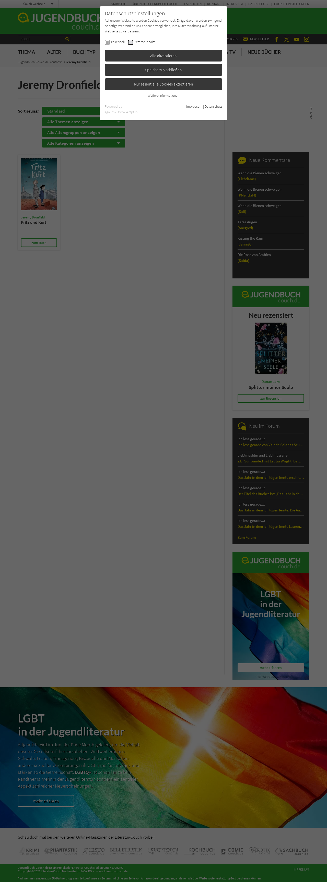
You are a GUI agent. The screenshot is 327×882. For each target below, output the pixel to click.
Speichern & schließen (163, 69)
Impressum (194, 106)
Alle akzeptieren (163, 55)
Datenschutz (213, 106)
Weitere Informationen (163, 95)
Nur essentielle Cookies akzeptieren (163, 84)
